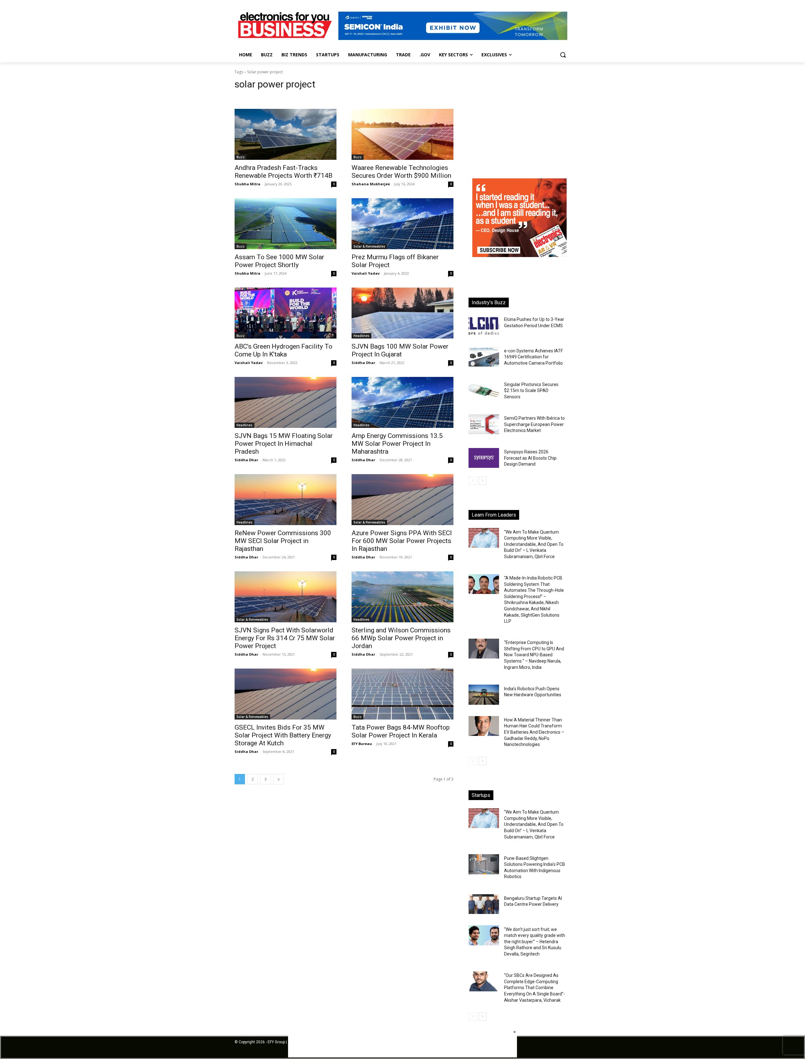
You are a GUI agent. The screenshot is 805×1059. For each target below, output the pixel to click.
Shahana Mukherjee (371, 184)
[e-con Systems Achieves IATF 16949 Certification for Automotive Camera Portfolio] (484, 357)
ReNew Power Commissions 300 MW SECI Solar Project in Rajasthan (283, 540)
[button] (562, 54)
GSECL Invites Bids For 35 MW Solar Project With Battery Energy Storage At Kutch (283, 735)
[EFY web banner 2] (452, 38)
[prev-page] (472, 481)
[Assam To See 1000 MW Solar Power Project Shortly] (285, 223)
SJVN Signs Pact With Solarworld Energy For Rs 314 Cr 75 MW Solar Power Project (285, 638)
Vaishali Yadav (366, 273)
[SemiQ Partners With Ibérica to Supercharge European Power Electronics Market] (484, 424)
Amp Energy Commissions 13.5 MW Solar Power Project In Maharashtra (397, 443)
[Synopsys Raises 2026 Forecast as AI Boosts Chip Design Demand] (484, 458)
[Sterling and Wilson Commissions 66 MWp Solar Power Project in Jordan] (402, 596)
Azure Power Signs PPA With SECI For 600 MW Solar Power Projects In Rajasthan (402, 540)
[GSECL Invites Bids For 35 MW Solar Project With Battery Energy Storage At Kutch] (285, 694)
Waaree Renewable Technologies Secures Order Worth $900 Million (401, 171)
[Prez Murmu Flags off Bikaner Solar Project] (402, 223)
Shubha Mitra (247, 184)
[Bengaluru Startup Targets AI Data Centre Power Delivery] (484, 904)
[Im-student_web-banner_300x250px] (519, 255)
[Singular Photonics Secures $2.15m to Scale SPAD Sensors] (484, 391)
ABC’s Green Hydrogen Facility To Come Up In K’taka (283, 350)
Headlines (361, 335)
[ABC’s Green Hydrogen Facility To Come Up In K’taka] (285, 313)
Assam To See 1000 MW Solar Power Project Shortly (279, 261)
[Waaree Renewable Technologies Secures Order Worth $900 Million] (402, 134)
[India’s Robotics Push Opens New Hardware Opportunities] (484, 694)
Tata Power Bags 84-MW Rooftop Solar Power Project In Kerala (401, 731)
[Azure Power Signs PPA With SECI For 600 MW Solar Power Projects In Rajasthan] (402, 499)
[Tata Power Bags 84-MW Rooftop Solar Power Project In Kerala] (402, 694)
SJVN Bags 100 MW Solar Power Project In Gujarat (400, 350)
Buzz (240, 157)
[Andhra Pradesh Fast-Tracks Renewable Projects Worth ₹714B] (285, 134)
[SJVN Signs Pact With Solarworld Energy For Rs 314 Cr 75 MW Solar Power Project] (285, 596)
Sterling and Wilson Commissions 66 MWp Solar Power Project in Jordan (401, 638)
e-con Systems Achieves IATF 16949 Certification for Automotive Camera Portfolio (533, 357)
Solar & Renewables (369, 246)
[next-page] (278, 779)
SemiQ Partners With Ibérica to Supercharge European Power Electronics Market (534, 424)
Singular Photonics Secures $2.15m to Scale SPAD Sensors (531, 390)
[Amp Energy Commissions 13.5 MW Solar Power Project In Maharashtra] (402, 402)
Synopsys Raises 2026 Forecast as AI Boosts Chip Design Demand (530, 458)
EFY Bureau (362, 743)
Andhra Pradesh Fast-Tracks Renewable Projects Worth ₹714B (283, 171)
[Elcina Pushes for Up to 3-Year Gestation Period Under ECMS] (484, 325)
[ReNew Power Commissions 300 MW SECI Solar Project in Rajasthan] (285, 499)
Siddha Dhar (363, 362)
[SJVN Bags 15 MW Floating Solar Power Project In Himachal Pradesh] (285, 402)
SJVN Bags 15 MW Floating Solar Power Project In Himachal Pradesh (284, 443)
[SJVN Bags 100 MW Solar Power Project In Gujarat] (402, 313)
